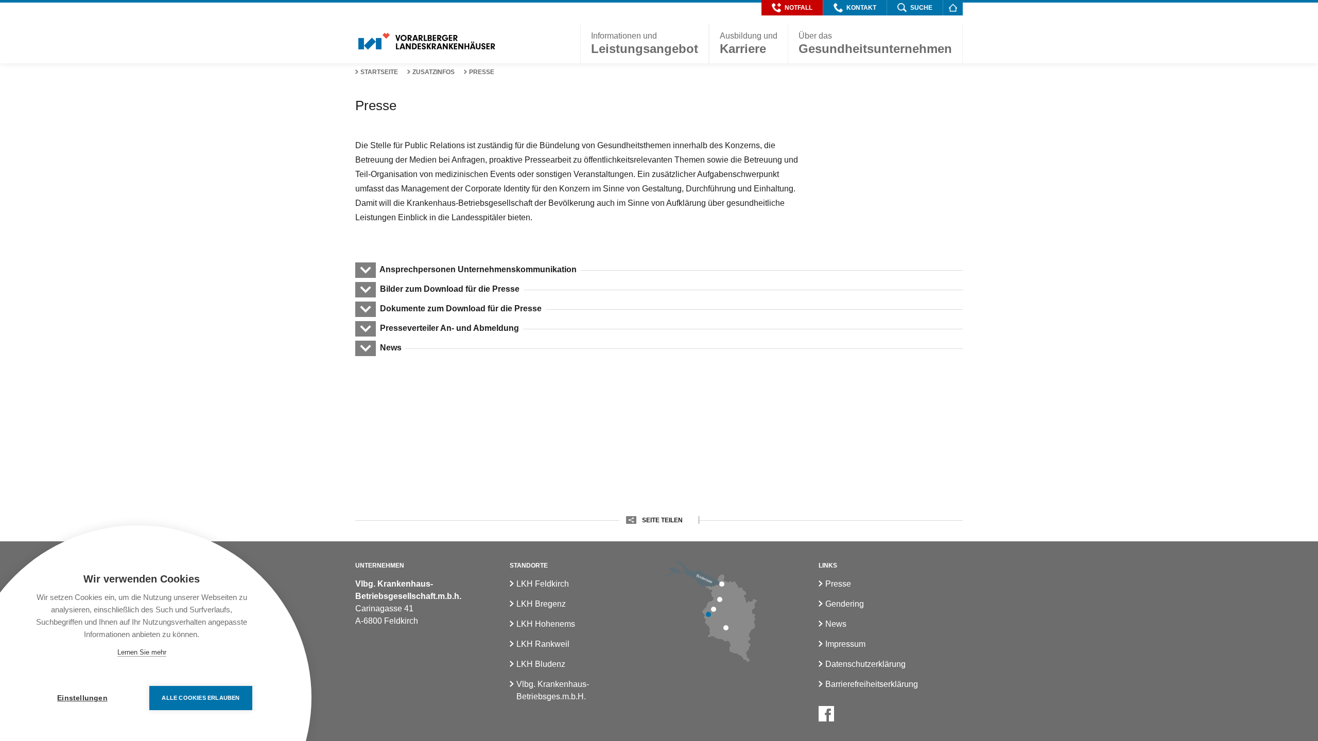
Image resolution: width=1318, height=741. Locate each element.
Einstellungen (82, 698)
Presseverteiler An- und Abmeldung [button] (449, 328)
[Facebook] (826, 713)
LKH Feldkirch (542, 583)
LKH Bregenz (541, 603)
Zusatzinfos (433, 72)
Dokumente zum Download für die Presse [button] (461, 308)
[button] (792, 7)
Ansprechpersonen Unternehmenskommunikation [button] (478, 269)
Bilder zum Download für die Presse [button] (450, 289)
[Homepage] (952, 7)
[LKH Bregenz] (721, 584)
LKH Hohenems (545, 624)
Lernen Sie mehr (141, 652)
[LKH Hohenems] (719, 599)
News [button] (391, 347)
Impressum (845, 644)
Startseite (379, 72)
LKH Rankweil (542, 644)
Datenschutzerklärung (865, 664)
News (835, 624)
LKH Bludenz (540, 664)
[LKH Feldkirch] (708, 614)
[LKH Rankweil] (713, 609)
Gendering (844, 603)
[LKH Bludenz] (726, 627)
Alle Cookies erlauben (200, 698)
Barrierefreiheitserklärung (871, 684)
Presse (481, 72)
